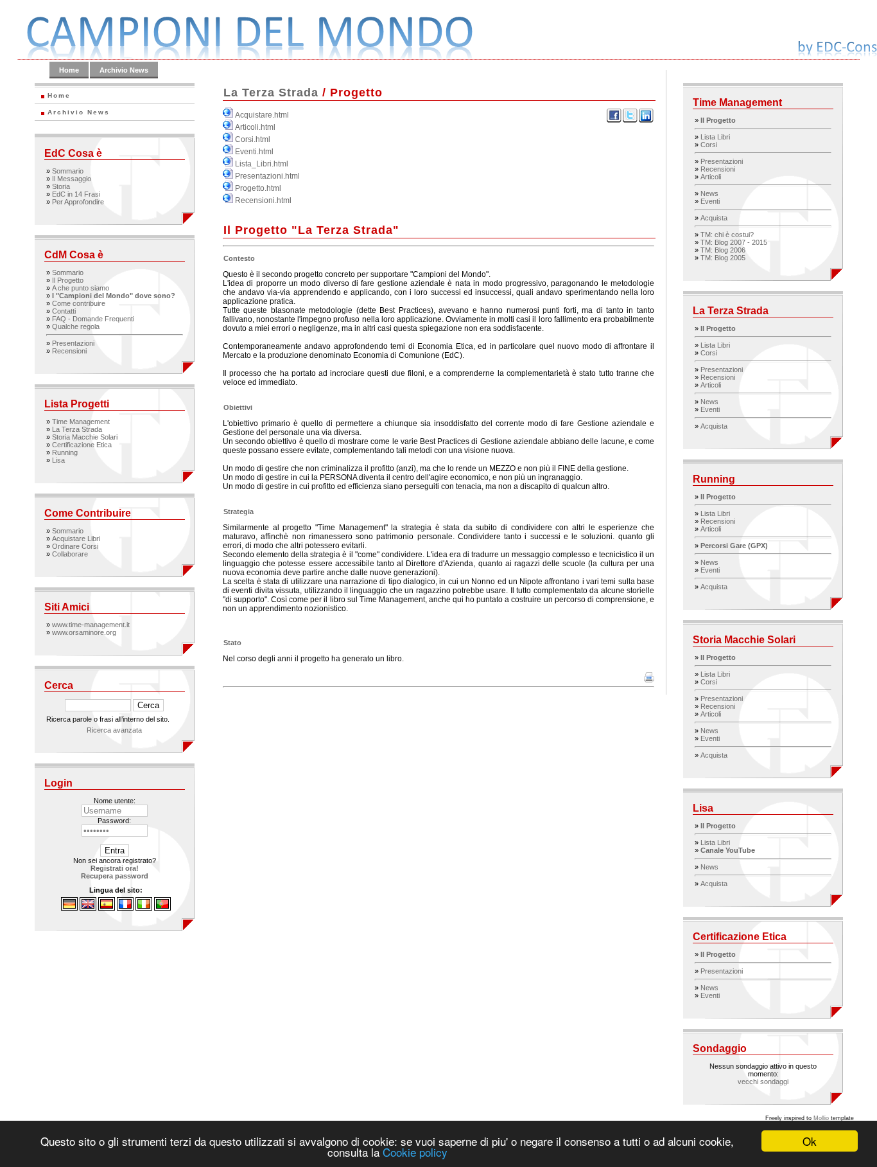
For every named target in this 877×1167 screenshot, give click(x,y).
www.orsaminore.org (84, 632)
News (709, 193)
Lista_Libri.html (261, 163)
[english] (88, 908)
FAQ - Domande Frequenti (93, 319)
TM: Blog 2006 (722, 250)
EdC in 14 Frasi (76, 194)
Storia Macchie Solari (84, 437)
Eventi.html (254, 151)
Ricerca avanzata (114, 730)
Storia (61, 186)
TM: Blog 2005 (722, 258)
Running (65, 452)
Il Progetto (67, 280)
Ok (810, 1141)
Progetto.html (258, 188)
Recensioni (69, 351)
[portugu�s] (162, 908)
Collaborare (70, 554)
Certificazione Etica (82, 445)
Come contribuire (78, 303)
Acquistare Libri (76, 538)
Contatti (64, 311)
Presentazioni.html (267, 176)
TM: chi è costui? (727, 234)
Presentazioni (73, 343)
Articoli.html (255, 127)
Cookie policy (415, 1152)
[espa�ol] (106, 908)
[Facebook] (614, 120)
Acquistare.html (262, 115)
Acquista (713, 218)
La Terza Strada (77, 429)
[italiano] (143, 908)
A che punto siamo (80, 288)
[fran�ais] (125, 908)
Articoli (710, 177)
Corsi (708, 144)
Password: (114, 820)
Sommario (67, 171)
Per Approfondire (78, 202)
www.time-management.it (91, 624)
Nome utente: (114, 801)
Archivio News (124, 70)
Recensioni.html (263, 200)
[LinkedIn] (646, 120)
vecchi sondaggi (763, 1081)
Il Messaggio (71, 179)
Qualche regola (76, 326)
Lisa (58, 460)
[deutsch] (69, 908)
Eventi (710, 201)
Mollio (821, 1118)
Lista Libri (715, 137)
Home (69, 70)
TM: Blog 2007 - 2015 (733, 242)
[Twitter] (630, 120)
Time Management (81, 421)
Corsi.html (252, 139)
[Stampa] (649, 679)
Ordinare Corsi (75, 546)
